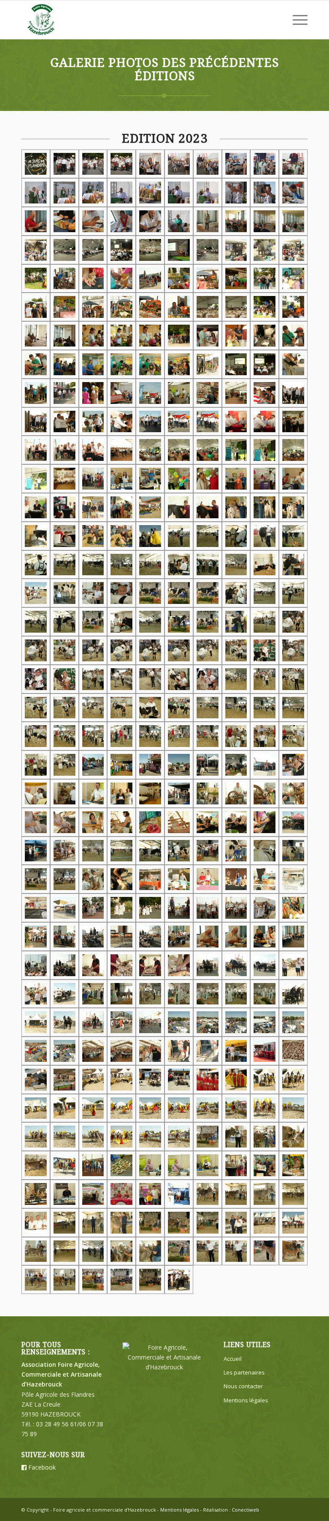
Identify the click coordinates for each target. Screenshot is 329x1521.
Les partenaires (244, 1372)
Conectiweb (245, 1509)
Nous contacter (243, 1386)
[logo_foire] (41, 19)
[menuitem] (296, 19)
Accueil (233, 1359)
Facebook (41, 1467)
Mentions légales (246, 1400)
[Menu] (296, 19)
